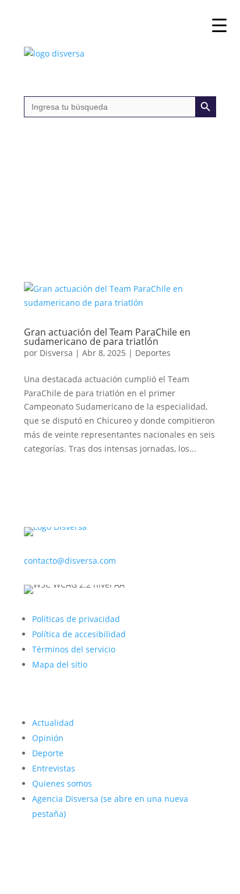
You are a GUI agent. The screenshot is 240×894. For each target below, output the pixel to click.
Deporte (47, 753)
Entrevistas (53, 768)
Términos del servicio (73, 649)
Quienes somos (62, 783)
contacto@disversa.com (70, 560)
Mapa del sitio (59, 664)
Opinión (47, 737)
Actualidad (53, 722)
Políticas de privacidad (76, 618)
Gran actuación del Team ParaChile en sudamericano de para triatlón (107, 337)
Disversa (56, 352)
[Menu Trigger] (219, 25)
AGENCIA (135, 159)
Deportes (153, 352)
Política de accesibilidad (79, 634)
